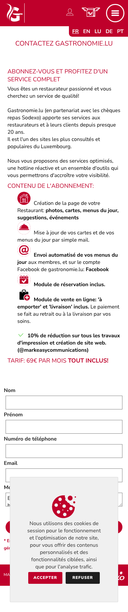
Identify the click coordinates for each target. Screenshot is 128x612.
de (109, 31)
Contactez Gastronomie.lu (64, 43)
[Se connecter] (70, 16)
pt (120, 31)
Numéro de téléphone (30, 439)
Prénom (13, 414)
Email (11, 463)
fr (75, 31)
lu (98, 31)
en (86, 31)
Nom (9, 390)
